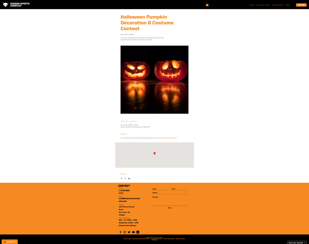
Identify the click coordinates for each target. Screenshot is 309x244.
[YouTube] (133, 232)
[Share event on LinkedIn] (129, 178)
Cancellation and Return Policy (141, 238)
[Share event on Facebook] (121, 178)
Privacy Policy (127, 238)
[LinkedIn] (137, 232)
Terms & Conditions (156, 238)
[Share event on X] (125, 178)
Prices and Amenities (169, 238)
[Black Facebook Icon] (120, 232)
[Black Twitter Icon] (129, 232)
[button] (207, 4)
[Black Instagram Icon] (124, 232)
